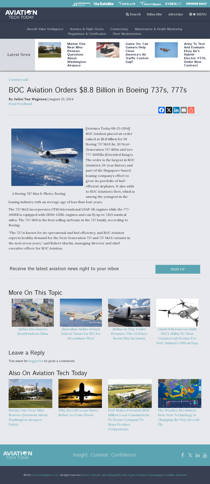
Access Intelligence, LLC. (45, 475)
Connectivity (119, 29)
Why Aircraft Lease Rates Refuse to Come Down (78, 412)
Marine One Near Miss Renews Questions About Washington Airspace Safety (76, 57)
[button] (198, 14)
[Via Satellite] (104, 3)
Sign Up (178, 269)
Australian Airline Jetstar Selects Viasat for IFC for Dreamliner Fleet (81, 333)
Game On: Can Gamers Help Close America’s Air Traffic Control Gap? (137, 53)
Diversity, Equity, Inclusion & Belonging (139, 475)
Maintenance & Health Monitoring (158, 29)
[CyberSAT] (173, 4)
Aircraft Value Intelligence (45, 29)
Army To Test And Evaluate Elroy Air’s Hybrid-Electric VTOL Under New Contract (195, 55)
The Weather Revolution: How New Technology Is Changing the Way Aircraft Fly (179, 417)
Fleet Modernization (127, 34)
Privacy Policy (89, 475)
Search (135, 14)
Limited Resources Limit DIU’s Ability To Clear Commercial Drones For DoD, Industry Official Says (177, 336)
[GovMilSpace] (150, 3)
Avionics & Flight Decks (87, 29)
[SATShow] (126, 4)
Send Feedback (20, 104)
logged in (36, 361)
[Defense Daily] (196, 4)
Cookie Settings (107, 475)
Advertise (175, 14)
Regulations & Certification (87, 34)
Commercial (18, 79)
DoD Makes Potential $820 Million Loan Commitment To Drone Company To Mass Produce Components (128, 419)
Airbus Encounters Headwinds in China (32, 331)
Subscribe (154, 14)
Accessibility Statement (174, 475)
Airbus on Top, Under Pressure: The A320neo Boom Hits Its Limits (129, 333)
